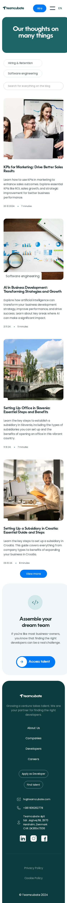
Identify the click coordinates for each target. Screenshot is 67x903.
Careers (33, 759)
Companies (33, 738)
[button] (52, 8)
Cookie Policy (33, 878)
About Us (33, 728)
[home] (15, 8)
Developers (33, 749)
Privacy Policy (33, 868)
